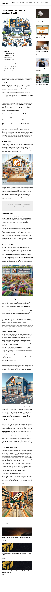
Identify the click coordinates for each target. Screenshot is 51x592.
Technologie (46, 2)
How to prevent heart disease (42, 84)
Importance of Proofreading (10, 63)
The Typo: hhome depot (9, 53)
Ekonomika (22, 2)
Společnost (41, 2)
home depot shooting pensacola (14, 450)
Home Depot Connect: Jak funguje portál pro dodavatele (16, 537)
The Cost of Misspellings (10, 61)
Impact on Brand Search (9, 55)
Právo (37, 2)
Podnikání (30, 2)
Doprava (17, 2)
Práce (34, 2)
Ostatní (26, 2)
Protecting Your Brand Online (10, 66)
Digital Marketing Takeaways (10, 64)
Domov (13, 2)
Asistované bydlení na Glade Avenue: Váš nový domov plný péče (42, 53)
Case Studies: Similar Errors (10, 68)
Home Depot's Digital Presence (11, 70)
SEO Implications (8, 57)
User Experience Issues (9, 59)
